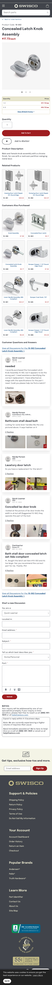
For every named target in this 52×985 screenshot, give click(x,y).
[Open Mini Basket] (48, 6)
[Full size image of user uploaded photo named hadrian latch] (15, 442)
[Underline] (14, 689)
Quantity (6, 119)
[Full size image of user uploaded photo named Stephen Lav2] (37, 530)
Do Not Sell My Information (22, 818)
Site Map (13, 911)
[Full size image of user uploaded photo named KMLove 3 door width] (15, 483)
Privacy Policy (16, 809)
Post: (4, 663)
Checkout (14, 851)
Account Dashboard (19, 837)
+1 (45, 446)
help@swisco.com (20, 715)
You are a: (6, 608)
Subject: (6, 641)
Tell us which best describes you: (17, 652)
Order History (15, 842)
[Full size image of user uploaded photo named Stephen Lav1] (15, 530)
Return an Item (16, 846)
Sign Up (40, 768)
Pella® (12, 874)
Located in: (7, 619)
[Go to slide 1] (21, 92)
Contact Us (14, 902)
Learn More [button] (38, 975)
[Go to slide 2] (26, 92)
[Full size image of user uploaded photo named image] (15, 580)
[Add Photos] (19, 689)
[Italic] (10, 689)
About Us (13, 906)
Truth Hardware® (17, 878)
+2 (45, 585)
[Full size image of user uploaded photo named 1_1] (15, 398)
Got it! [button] (7, 981)
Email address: (9, 630)
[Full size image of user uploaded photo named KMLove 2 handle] (37, 483)
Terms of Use (15, 814)
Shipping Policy (16, 800)
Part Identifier (16, 897)
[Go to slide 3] (30, 92)
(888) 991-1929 (25, 731)
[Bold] (6, 689)
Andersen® (14, 869)
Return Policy (15, 805)
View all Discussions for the (23, 349)
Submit (9, 697)
